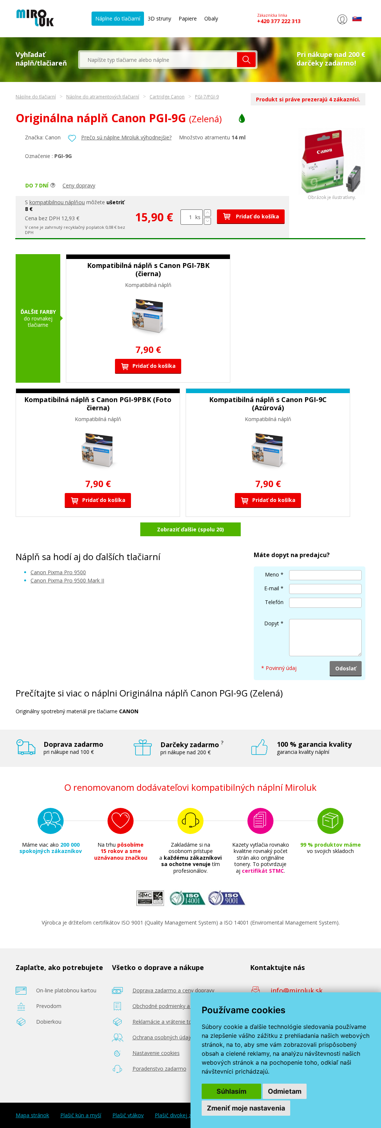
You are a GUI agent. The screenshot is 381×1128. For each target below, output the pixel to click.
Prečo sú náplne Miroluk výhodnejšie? (126, 137)
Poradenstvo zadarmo (159, 1068)
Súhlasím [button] (231, 1091)
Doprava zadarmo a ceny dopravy (173, 990)
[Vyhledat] (246, 59)
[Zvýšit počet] (207, 213)
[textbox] (158, 59)
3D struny (159, 18)
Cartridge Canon (167, 97)
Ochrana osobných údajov (164, 1037)
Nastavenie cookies (156, 1052)
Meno (272, 574)
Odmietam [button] (284, 1091)
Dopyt (271, 623)
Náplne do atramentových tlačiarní (102, 97)
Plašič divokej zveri (177, 1115)
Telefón (274, 602)
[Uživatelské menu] (342, 24)
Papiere (188, 18)
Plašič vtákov (128, 1115)
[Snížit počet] (207, 221)
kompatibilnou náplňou (57, 202)
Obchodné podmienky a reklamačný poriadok (186, 1005)
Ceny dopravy (79, 185)
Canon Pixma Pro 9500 (58, 572)
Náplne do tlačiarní (117, 18)
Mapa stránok (32, 1115)
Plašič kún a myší (80, 1115)
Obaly (211, 18)
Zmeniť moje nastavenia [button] (246, 1108)
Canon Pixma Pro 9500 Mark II (67, 580)
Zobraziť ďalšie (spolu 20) (190, 529)
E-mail (271, 588)
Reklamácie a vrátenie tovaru (167, 1021)
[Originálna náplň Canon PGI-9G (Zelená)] (331, 192)
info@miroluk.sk (296, 990)
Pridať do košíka (256, 216)
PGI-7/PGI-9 (207, 97)
